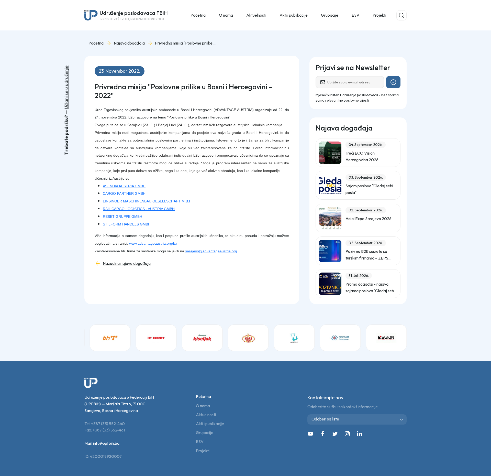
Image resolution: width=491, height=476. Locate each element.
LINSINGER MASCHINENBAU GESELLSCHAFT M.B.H (147, 201)
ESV (355, 15)
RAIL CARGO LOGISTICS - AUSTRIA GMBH (139, 209)
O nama (203, 405)
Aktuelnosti (206, 414)
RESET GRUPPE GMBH (122, 216)
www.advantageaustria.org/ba (153, 243)
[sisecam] (340, 337)
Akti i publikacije (210, 423)
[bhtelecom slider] (110, 337)
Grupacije (204, 432)
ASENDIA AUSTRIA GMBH (124, 186)
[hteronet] (156, 337)
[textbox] (358, 419)
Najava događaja (129, 43)
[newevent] (294, 337)
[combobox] (357, 419)
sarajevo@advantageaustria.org (211, 251)
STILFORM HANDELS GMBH (127, 224)
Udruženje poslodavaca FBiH (134, 15)
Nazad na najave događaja (127, 263)
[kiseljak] (202, 337)
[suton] (386, 337)
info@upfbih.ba (106, 443)
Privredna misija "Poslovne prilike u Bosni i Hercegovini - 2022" (185, 43)
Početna (198, 15)
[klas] (248, 337)
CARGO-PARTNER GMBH (124, 193)
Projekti (379, 15)
